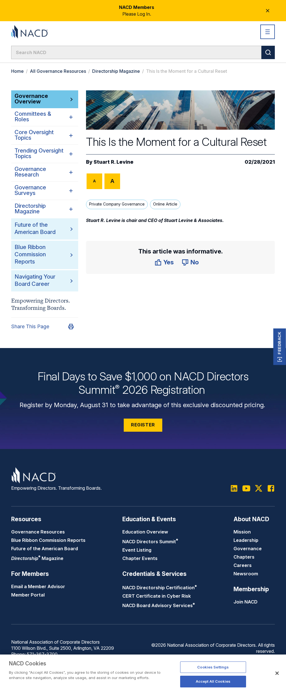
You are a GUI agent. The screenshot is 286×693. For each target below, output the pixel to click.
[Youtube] (246, 488)
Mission (242, 532)
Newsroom (245, 573)
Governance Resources (38, 532)
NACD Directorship (159, 587)
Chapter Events (140, 558)
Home (17, 71)
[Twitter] (259, 488)
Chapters (243, 557)
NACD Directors (150, 541)
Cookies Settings (213, 667)
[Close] (277, 673)
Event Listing (136, 550)
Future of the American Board (44, 548)
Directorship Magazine (116, 71)
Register (143, 425)
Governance (247, 548)
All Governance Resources (58, 71)
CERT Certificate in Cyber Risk (156, 596)
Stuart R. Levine (114, 162)
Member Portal (28, 595)
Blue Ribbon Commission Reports (30, 254)
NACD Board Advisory (158, 605)
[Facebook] (271, 488)
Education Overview (145, 532)
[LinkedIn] (234, 488)
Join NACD (245, 602)
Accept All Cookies (213, 681)
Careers (242, 565)
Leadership (245, 540)
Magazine (37, 558)
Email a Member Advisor (38, 586)
